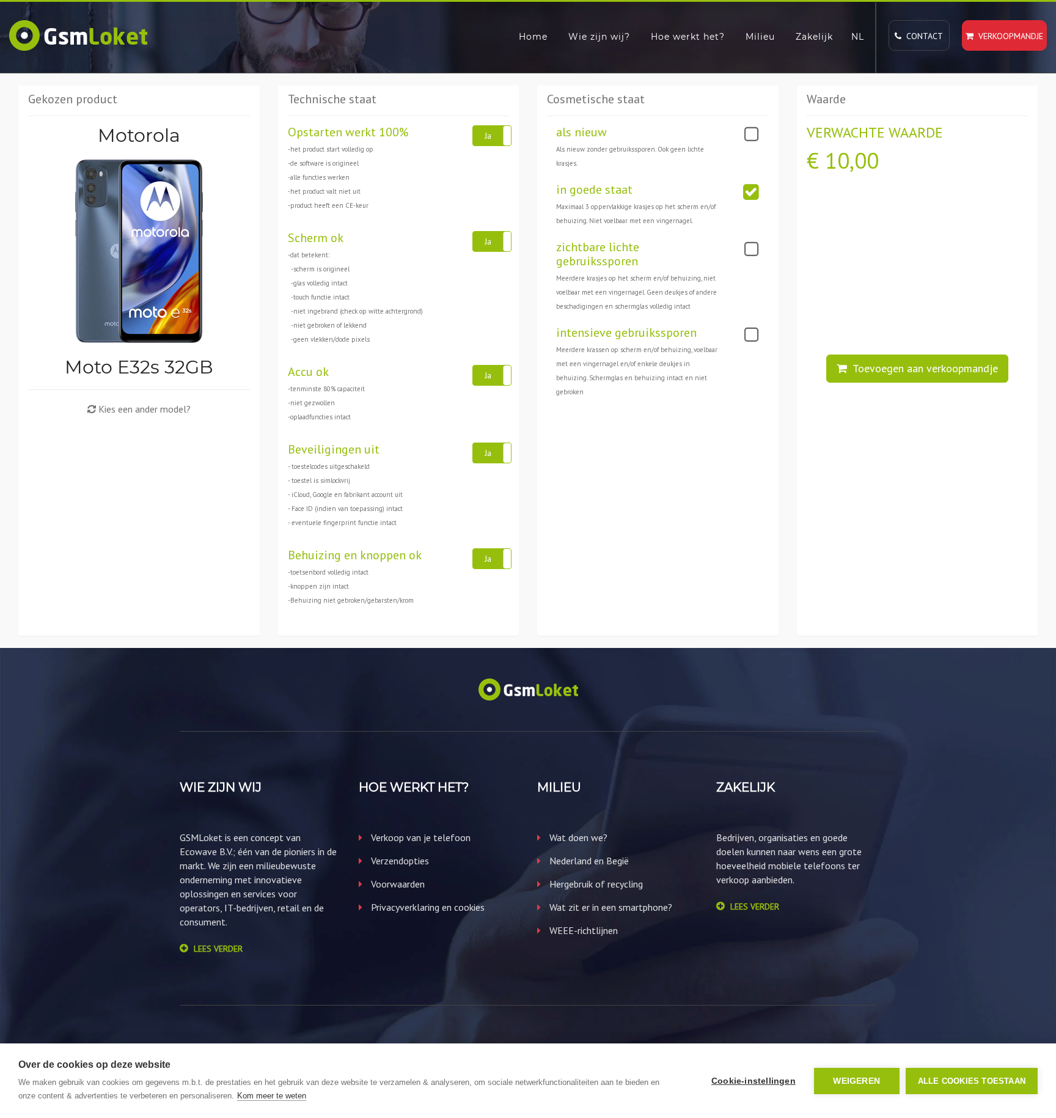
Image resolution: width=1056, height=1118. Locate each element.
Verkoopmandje (1008, 36)
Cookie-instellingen (753, 1081)
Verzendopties (399, 861)
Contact (922, 36)
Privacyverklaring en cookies (427, 907)
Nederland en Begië (588, 861)
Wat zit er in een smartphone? (609, 907)
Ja (488, 135)
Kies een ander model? (143, 409)
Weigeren (856, 1081)
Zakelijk (814, 36)
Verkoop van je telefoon (420, 837)
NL (857, 36)
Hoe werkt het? (688, 36)
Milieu (760, 36)
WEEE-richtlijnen (582, 930)
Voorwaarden (397, 884)
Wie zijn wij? (599, 36)
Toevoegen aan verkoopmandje (922, 368)
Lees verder (218, 948)
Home (533, 36)
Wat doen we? (577, 837)
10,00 (852, 160)
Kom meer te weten (271, 1095)
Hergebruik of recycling (595, 884)
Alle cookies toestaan (971, 1081)
